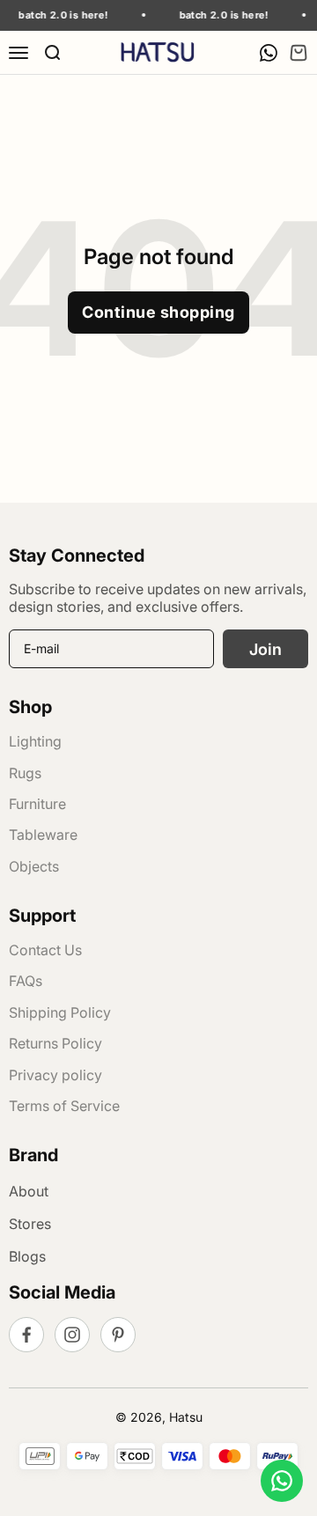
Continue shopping (158, 312)
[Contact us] (282, 1481)
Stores (30, 1224)
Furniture (37, 804)
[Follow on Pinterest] (118, 1334)
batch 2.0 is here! (60, 15)
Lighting (35, 741)
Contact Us (45, 950)
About (28, 1191)
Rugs (25, 773)
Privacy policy (55, 1075)
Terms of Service (64, 1106)
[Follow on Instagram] (72, 1334)
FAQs (25, 981)
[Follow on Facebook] (26, 1334)
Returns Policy (55, 1043)
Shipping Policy (60, 1012)
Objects (34, 866)
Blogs (27, 1256)
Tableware (43, 834)
